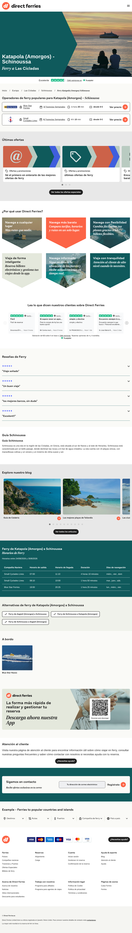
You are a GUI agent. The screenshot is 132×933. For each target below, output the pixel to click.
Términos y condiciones (77, 893)
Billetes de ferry (8, 871)
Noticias (5, 889)
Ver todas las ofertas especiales (66, 192)
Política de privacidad (76, 889)
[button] (66, 369)
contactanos (91, 920)
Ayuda (103, 864)
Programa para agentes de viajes (48, 889)
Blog (103, 857)
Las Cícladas (30, 91)
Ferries (104, 889)
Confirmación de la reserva (79, 864)
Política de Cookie (75, 886)
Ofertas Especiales (9, 867)
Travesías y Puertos (10, 864)
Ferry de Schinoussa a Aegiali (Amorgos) (28, 622)
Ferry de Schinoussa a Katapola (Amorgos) (77, 614)
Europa (15, 91)
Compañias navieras (10, 860)
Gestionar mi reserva (76, 860)
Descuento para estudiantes (13, 896)
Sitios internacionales (10, 893)
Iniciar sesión (73, 857)
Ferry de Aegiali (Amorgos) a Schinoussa (28, 614)
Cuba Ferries (106, 886)
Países (5, 857)
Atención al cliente (108, 860)
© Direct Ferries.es (8, 915)
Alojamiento (39, 857)
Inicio (4, 91)
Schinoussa (46, 91)
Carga (37, 860)
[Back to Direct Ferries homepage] (21, 6)
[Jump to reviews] (66, 80)
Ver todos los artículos (65, 532)
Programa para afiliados (44, 886)
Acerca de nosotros (10, 886)
